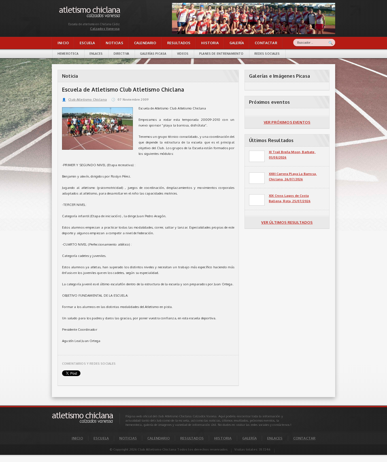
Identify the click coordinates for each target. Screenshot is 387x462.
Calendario (145, 43)
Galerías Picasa (153, 53)
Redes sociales (267, 53)
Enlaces (96, 53)
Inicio (63, 43)
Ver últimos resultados (286, 222)
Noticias (114, 43)
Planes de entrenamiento (221, 53)
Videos (182, 53)
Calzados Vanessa (73, 7)
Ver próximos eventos (287, 122)
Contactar (266, 43)
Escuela (87, 43)
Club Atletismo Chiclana (84, 100)
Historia (209, 43)
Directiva (121, 53)
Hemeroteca (68, 53)
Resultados (179, 43)
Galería (236, 43)
